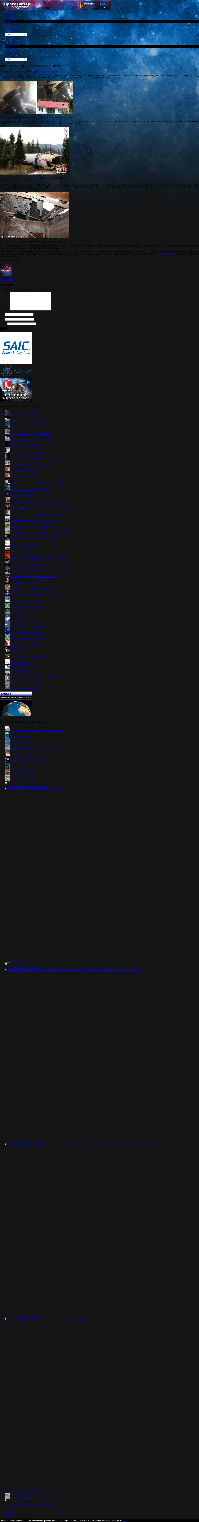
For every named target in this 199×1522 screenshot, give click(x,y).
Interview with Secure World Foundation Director (30, 657)
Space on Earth (11, 26)
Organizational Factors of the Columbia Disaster (29, 749)
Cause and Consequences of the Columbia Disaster (25, 1142)
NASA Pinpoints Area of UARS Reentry (26, 633)
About (7, 1508)
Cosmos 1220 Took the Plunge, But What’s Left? (30, 490)
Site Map (8, 1514)
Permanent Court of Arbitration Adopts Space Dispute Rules (34, 589)
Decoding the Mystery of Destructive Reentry (28, 477)
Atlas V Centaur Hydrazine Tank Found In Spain (29, 421)
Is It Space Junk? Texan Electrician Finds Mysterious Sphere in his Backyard (41, 533)
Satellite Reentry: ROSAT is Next (24, 651)
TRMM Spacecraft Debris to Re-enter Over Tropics (31, 465)
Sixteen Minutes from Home (21, 768)
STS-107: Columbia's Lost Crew (23, 774)
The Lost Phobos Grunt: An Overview (25, 583)
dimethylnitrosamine (166, 254)
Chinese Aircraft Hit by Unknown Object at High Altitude (32, 521)
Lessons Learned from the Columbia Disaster (23, 1317)
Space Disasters (11, 24)
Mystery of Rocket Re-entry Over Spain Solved (29, 434)
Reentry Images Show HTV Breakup (25, 546)
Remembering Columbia (20, 737)
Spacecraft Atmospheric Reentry (45, 72)
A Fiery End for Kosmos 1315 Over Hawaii (27, 446)
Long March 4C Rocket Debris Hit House (26, 452)
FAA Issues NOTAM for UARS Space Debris (28, 639)
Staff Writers (7, 279)
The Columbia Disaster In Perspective (25, 968)
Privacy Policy (10, 1512)
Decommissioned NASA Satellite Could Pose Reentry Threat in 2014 (38, 558)
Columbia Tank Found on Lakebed (24, 689)
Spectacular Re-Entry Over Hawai (24, 427)
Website (3, 324)
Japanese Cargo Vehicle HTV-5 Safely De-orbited (30, 440)
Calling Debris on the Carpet (21, 496)
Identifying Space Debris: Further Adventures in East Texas (34, 527)
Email (2, 319)
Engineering (10, 19)
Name (2, 314)
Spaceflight (10, 16)
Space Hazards (11, 31)
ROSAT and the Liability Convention (25, 620)
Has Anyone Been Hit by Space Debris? (26, 645)
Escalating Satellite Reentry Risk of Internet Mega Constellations (36, 459)
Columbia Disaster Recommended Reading (27, 787)
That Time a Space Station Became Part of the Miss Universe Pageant (39, 515)
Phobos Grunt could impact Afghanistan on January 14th (33, 577)
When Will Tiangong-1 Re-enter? (23, 415)
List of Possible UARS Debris (22, 664)
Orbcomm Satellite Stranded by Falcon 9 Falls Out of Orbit (34, 539)
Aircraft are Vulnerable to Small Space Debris (28, 626)
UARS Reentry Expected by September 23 (28, 682)
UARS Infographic (17, 670)
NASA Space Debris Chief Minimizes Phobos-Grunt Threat (34, 595)
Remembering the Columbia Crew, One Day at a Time (32, 1504)
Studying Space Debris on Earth (23, 552)
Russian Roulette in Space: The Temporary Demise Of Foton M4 (36, 483)
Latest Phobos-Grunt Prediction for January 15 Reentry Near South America (41, 564)
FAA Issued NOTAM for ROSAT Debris (26, 608)
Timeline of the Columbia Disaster (24, 780)
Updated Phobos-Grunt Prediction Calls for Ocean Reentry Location (37, 570)
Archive (8, 1510)
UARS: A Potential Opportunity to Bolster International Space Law (37, 676)
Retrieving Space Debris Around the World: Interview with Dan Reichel (38, 502)
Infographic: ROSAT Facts (21, 614)
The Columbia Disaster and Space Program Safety (31, 756)
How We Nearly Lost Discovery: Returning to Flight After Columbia (37, 731)
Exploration (10, 29)
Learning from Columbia (19, 743)
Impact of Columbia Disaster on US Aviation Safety (25, 1492)
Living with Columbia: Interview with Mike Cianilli (29, 1498)
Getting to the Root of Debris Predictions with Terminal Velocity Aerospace (40, 508)
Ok (124, 1520)
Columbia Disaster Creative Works (18, 961)
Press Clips (9, 14)
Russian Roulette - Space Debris (23, 471)
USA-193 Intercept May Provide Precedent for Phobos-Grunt (35, 602)
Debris (7, 21)
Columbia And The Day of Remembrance (26, 762)
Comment (4, 310)
